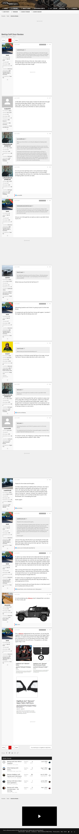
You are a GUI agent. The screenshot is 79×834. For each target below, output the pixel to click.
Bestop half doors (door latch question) (14, 782)
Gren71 (7, 354)
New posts (6, 12)
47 (8, 62)
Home (65, 831)
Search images (37, 12)
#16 (50, 44)
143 (8, 359)
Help (62, 831)
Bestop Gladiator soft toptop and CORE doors (14, 775)
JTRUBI (8, 777)
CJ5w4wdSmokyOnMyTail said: (24, 206)
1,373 (9, 610)
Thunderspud (44, 782)
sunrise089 (7, 428)
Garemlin (7, 605)
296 (9, 434)
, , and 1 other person (29, 589)
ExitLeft (45, 789)
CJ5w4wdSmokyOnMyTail (7, 145)
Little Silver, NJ (6, 120)
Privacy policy (56, 831)
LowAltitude (7, 490)
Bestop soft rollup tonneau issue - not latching (13, 789)
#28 (50, 553)
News (6, 8)
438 (9, 64)
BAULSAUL (9, 784)
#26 (50, 479)
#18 (50, 133)
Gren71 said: (20, 272)
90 (8, 608)
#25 (50, 417)
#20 (50, 200)
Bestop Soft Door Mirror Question (14, 762)
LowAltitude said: (21, 518)
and (21, 412)
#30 (50, 629)
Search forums (25, 12)
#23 (50, 343)
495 (9, 151)
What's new (26, 8)
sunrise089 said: (21, 139)
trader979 (7, 109)
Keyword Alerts (39, 8)
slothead (9, 792)
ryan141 (7, 277)
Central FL (10, 439)
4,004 (9, 361)
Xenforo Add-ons (36, 830)
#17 (50, 98)
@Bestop (30, 598)
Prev (4, 40)
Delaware (10, 366)
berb (4, 36)
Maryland (10, 68)
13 (14, 36)
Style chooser (21, 831)
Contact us (34, 831)
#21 (50, 267)
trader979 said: (20, 50)
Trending (15, 12)
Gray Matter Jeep (11, 771)
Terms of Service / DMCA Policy (45, 831)
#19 (50, 167)
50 (8, 285)
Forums (15, 8)
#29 (50, 594)
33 (7, 114)
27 (7, 149)
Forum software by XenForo (15, 830)
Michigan (10, 156)
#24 (50, 384)
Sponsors (28, 831)
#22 (50, 303)
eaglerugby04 (44, 776)
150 (9, 116)
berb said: (19, 389)
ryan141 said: (20, 348)
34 (8, 497)
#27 (50, 513)
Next (16, 40)
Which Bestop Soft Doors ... (12, 769)
